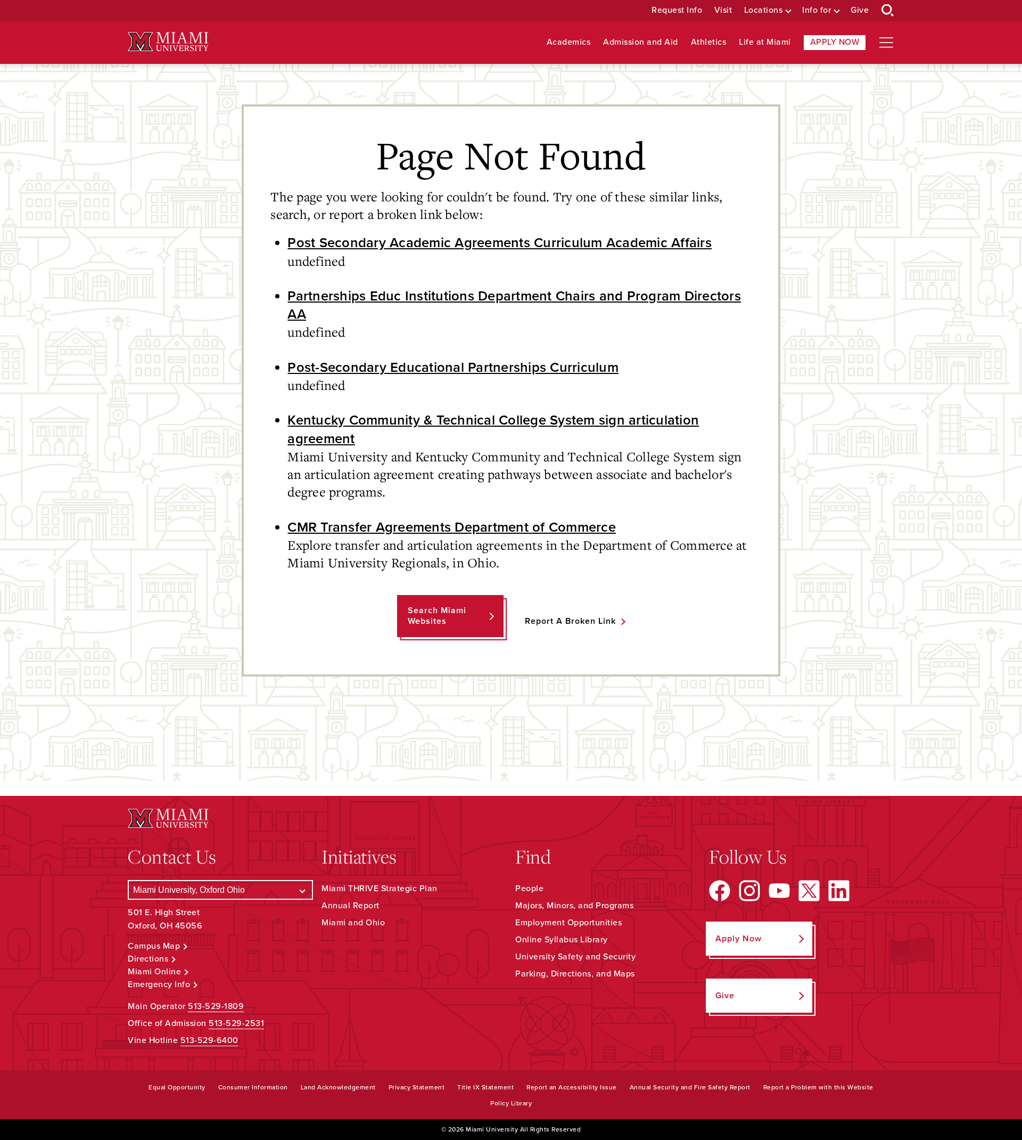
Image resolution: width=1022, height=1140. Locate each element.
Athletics (709, 42)
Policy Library (511, 1103)
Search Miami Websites (437, 615)
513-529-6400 (209, 1040)
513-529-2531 (236, 1023)
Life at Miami (765, 42)
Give (860, 10)
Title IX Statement (485, 1087)
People (529, 888)
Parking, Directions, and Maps (575, 973)
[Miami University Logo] (168, 42)
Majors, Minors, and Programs (574, 905)
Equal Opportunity (177, 1087)
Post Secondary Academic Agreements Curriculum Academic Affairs (499, 243)
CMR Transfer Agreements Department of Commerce (451, 527)
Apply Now (835, 42)
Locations (763, 10)
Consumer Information (253, 1087)
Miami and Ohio (353, 922)
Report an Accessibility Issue (571, 1087)
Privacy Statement (417, 1087)
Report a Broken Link (570, 621)
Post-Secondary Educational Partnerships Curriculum (453, 368)
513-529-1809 (216, 1006)
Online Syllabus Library (561, 939)
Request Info (677, 10)
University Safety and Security (575, 956)
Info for (816, 10)
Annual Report (351, 905)
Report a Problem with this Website (818, 1087)
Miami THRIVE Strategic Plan (380, 888)
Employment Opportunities (568, 922)
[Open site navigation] (886, 43)
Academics (569, 42)
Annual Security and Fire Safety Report (690, 1087)
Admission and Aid (640, 42)
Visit (723, 10)
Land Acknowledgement (338, 1087)
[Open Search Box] (887, 10)
